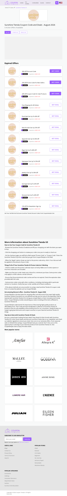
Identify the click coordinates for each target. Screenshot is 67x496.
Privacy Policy (8, 453)
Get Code (55, 71)
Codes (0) (15, 32)
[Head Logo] (11, 3)
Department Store (9, 481)
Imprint (7, 458)
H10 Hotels (38, 453)
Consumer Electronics (11, 478)
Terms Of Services (9, 455)
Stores (12, 7)
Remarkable (38, 463)
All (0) (7, 32)
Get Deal (55, 105)
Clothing (7, 476)
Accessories (8, 473)
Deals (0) (23, 32)
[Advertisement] (33, 48)
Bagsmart (37, 455)
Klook (36, 448)
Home (21, 3)
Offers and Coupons (24, 442)
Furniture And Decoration (12, 485)
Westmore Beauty (39, 465)
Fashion (7, 483)
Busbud (37, 450)
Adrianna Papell (39, 460)
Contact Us (7, 450)
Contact (48, 3)
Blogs (42, 3)
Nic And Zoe (38, 458)
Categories (35, 3)
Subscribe (27, 439)
